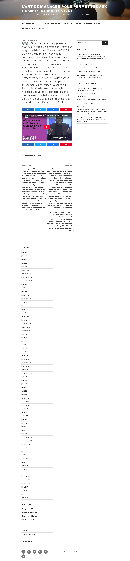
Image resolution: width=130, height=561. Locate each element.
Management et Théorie (72, 23)
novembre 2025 (26, 277)
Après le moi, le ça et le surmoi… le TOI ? (89, 71)
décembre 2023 (26, 323)
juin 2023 (24, 341)
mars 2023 (24, 352)
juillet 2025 (24, 284)
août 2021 (24, 416)
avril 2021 (24, 430)
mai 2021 (24, 426)
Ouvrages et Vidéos (28, 28)
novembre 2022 (26, 366)
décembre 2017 (26, 476)
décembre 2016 (26, 490)
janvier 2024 (25, 320)
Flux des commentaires (28, 538)
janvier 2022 (25, 402)
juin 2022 (24, 384)
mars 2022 (24, 394)
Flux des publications (28, 534)
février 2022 (25, 398)
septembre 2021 (26, 412)
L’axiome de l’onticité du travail (86, 64)
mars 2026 (24, 266)
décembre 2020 (26, 437)
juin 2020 (24, 451)
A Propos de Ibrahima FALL (31, 23)
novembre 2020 (26, 441)
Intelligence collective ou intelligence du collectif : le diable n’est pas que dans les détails (91, 120)
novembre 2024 (26, 298)
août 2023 (24, 334)
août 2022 (24, 377)
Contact (41, 28)
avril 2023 (24, 348)
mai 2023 (24, 345)
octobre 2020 (25, 444)
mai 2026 (24, 259)
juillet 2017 (24, 487)
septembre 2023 (26, 330)
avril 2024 (24, 309)
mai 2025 (24, 288)
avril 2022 (24, 391)
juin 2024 (24, 306)
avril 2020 (24, 458)
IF (36, 40)
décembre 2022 (26, 362)
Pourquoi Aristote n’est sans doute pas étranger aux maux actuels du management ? (92, 112)
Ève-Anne (80, 117)
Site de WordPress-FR (28, 541)
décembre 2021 (26, 405)
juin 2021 (24, 423)
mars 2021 (24, 433)
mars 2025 (24, 291)
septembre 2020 (26, 448)
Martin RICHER (82, 99)
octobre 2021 (25, 409)
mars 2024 (24, 313)
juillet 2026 (24, 252)
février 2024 (25, 316)
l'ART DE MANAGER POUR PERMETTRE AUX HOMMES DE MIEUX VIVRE (64, 9)
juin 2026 (24, 256)
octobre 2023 (25, 327)
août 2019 (24, 473)
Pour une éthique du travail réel (87, 68)
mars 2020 (24, 462)
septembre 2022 (26, 373)
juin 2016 (24, 494)
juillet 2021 (24, 419)
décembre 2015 (26, 497)
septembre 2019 (26, 469)
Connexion (24, 531)
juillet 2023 (24, 337)
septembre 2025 (26, 281)
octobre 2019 (25, 466)
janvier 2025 (25, 295)
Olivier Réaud (81, 88)
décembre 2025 (26, 274)
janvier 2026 (25, 270)
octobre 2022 (25, 370)
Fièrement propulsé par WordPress (69, 552)
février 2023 (25, 355)
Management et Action (92, 23)
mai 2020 (24, 455)
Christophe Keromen (83, 109)
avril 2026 (24, 263)
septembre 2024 (26, 302)
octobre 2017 (25, 483)
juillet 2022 (24, 380)
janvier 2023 (25, 359)
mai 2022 (24, 387)
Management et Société (52, 23)
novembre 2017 (26, 480)
